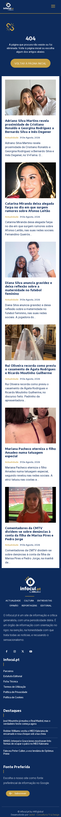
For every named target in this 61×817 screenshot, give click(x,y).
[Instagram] (15, 651)
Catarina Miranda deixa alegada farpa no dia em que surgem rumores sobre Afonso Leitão (29, 207)
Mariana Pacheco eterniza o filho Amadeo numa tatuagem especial (30, 452)
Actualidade (11, 137)
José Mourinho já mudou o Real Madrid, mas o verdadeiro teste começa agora (26, 722)
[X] (22, 651)
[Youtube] (31, 651)
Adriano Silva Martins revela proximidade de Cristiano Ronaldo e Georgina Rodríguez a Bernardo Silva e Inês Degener (29, 126)
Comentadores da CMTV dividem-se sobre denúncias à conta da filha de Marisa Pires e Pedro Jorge (29, 533)
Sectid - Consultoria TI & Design (44, 814)
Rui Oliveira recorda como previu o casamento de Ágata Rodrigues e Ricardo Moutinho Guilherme (30, 369)
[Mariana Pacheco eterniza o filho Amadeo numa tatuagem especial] (30, 425)
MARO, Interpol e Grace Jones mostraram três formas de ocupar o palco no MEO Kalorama (27, 742)
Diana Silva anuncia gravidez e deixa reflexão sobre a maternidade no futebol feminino (28, 288)
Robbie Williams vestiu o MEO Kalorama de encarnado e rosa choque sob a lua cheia (25, 732)
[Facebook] (6, 651)
